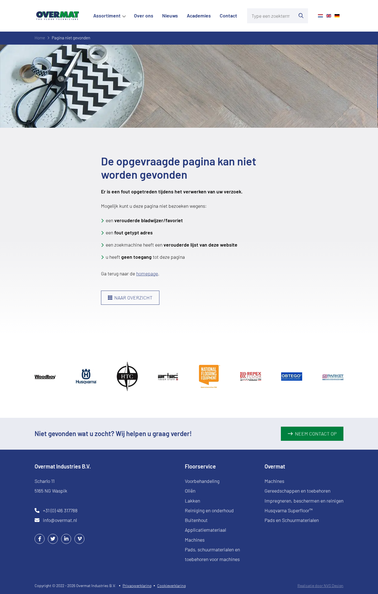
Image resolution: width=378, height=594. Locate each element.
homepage (147, 273)
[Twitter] (53, 539)
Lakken (192, 501)
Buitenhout (196, 520)
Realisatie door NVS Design (320, 585)
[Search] (301, 15)
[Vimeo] (79, 539)
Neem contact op (315, 434)
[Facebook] (40, 539)
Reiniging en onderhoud (209, 510)
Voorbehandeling (202, 481)
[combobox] (270, 15)
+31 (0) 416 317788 (60, 510)
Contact (228, 15)
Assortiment (107, 15)
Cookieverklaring (171, 585)
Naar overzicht (133, 298)
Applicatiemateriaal (205, 530)
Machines (194, 540)
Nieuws (170, 15)
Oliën (190, 491)
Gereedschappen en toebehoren (297, 491)
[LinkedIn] (66, 539)
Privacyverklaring (137, 585)
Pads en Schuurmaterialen (292, 520)
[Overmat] (57, 15)
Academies (199, 15)
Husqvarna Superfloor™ (289, 510)
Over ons (143, 15)
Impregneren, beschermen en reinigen (304, 501)
